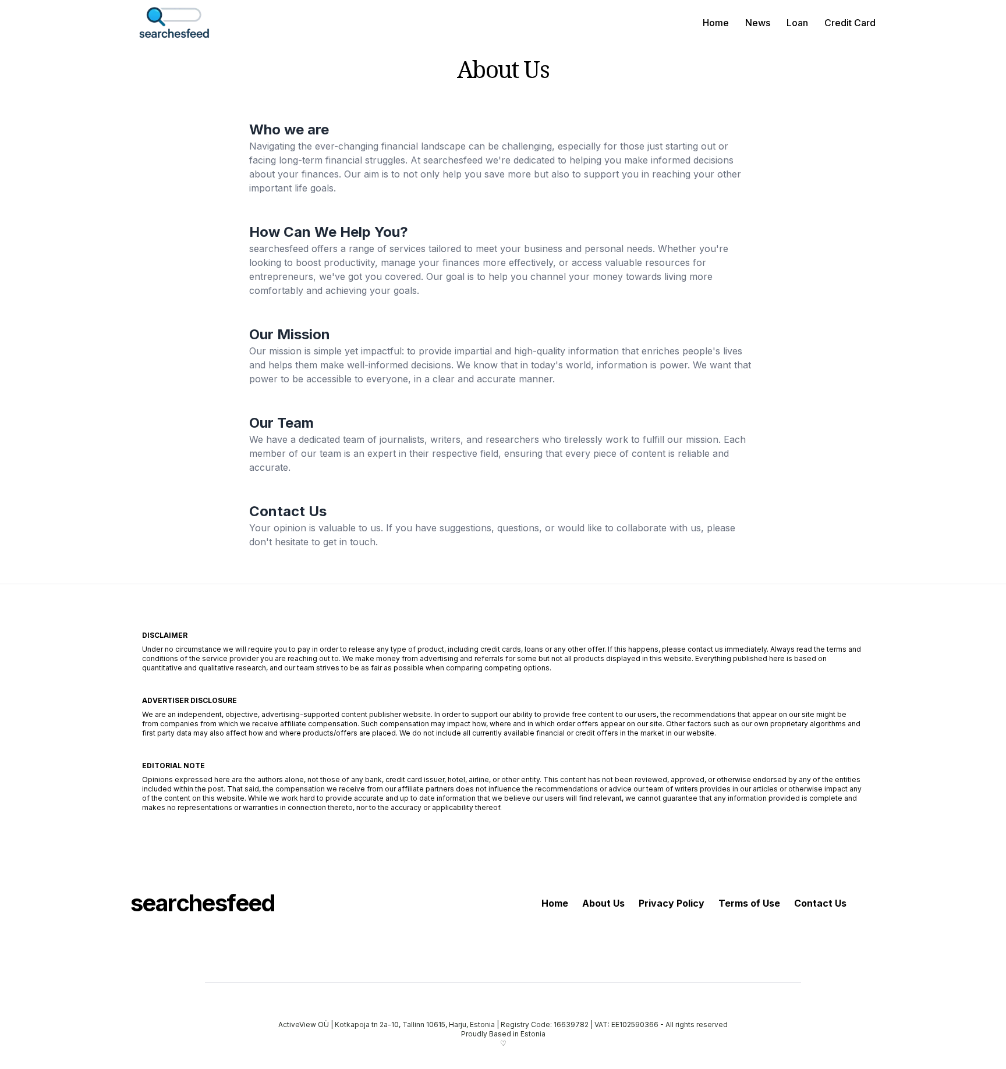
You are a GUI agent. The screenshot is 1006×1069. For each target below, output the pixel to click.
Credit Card (850, 23)
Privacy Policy (671, 903)
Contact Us (820, 903)
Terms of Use (749, 903)
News (757, 23)
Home (716, 23)
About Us (603, 903)
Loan (797, 23)
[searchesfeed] (174, 22)
